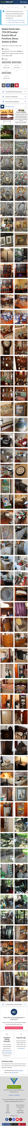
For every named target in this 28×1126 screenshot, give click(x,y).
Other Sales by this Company (16, 20)
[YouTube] (17, 1119)
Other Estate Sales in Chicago (16, 22)
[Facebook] (6, 1119)
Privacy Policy (20, 1107)
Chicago (13, 1072)
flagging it (22, 1048)
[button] (14, 92)
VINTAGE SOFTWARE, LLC (18, 1090)
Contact (8, 1112)
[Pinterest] (20, 1119)
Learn (7, 1107)
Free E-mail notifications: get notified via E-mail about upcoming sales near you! (14, 1100)
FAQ (8, 1105)
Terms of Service (20, 1105)
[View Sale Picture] (6, 117)
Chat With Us (15, 1087)
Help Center (20, 1110)
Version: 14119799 (14, 1095)
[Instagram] (13, 1119)
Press (20, 1109)
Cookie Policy (20, 1112)
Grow (7, 1109)
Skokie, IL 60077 (18, 1070)
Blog (8, 1110)
